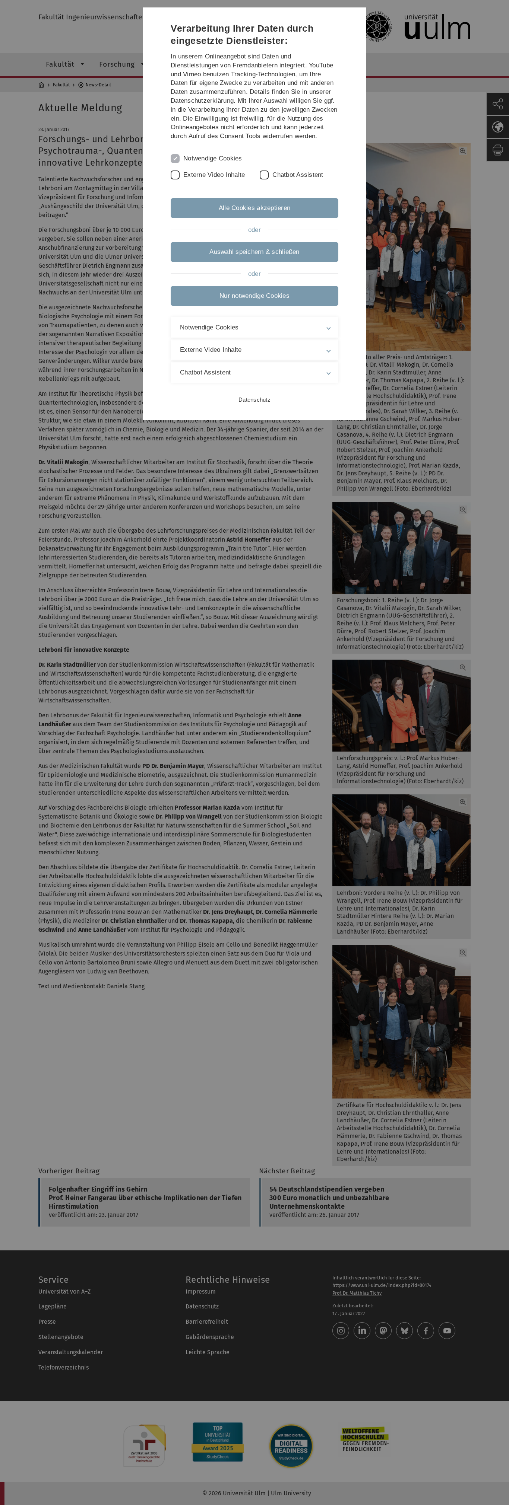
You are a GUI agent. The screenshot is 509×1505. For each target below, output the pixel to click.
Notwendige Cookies (212, 158)
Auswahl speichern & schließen (254, 251)
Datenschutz (254, 399)
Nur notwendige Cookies (254, 295)
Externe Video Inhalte (214, 174)
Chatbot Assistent (297, 174)
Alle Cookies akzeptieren (254, 207)
